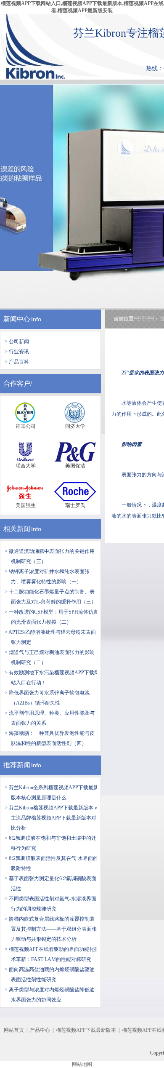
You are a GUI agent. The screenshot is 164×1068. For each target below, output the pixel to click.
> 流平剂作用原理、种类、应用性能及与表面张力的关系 (50, 718)
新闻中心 (16, 319)
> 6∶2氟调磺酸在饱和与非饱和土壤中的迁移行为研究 (50, 843)
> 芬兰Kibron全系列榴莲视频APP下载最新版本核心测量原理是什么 (51, 793)
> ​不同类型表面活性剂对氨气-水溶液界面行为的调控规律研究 (50, 904)
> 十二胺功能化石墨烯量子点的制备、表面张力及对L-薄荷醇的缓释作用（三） (50, 597)
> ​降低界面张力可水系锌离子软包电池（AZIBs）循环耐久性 (47, 698)
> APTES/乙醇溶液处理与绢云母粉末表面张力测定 (50, 637)
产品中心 (40, 1030)
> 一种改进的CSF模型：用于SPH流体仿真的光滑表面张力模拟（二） (51, 617)
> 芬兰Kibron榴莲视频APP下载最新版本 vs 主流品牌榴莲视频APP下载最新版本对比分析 (52, 818)
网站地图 (82, 1064)
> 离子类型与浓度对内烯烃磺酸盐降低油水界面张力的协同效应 (50, 995)
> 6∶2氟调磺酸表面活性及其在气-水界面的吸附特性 (51, 863)
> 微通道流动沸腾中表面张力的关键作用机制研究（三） (50, 556)
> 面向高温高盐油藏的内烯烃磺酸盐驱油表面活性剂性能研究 (50, 975)
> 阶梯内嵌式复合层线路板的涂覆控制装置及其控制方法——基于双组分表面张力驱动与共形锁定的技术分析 (51, 929)
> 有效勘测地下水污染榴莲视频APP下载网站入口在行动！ (52, 678)
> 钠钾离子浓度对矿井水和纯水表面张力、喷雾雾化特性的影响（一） (47, 577)
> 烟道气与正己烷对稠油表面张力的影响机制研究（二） (50, 657)
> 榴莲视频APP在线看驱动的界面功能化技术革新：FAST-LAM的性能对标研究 (52, 954)
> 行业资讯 (17, 352)
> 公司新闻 (17, 341)
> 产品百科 (17, 362)
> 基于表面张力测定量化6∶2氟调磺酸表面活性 (50, 884)
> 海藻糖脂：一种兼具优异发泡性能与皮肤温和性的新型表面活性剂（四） (50, 738)
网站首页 (14, 1030)
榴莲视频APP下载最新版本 (86, 1030)
